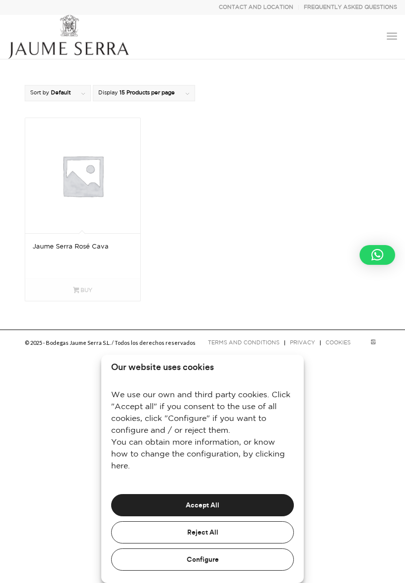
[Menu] (392, 36)
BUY (85, 290)
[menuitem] (256, 7)
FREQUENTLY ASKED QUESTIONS (350, 7)
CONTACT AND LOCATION (256, 7)
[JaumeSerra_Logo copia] (68, 36)
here (119, 466)
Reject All (202, 532)
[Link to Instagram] (372, 342)
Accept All (202, 505)
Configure (203, 559)
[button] (377, 255)
